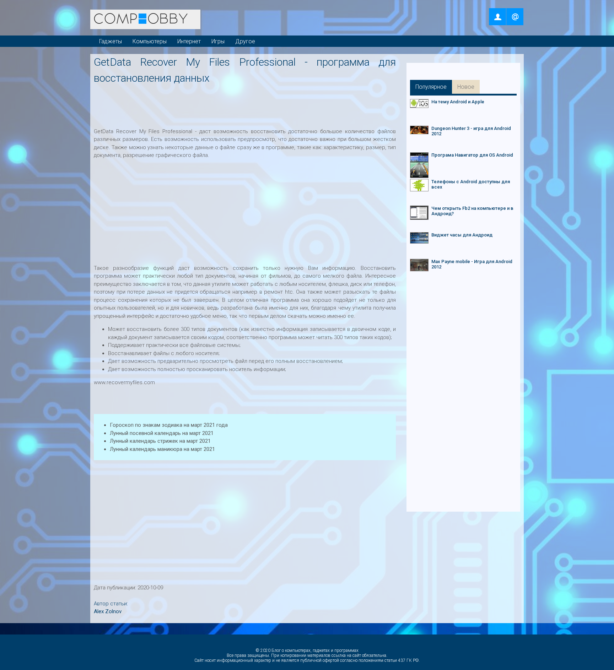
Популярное (431, 86)
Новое (465, 86)
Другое (245, 41)
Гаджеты (110, 41)
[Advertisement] (246, 103)
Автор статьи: (111, 603)
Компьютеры (150, 41)
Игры (218, 41)
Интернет (189, 41)
